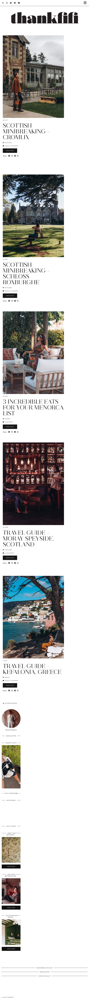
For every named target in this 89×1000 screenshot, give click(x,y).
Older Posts (10, 703)
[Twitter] (3, 3)
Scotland (8, 142)
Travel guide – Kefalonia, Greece (32, 669)
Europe (7, 419)
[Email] (19, 3)
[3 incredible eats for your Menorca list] (33, 352)
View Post (10, 150)
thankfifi (10, 997)
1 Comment (8, 422)
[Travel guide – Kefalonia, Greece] (33, 617)
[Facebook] (15, 3)
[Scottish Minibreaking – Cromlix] (33, 76)
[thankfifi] (44, 15)
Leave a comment (11, 146)
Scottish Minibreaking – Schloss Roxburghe (26, 273)
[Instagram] (7, 3)
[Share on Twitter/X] (12, 156)
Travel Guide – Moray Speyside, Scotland (28, 538)
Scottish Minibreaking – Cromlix (26, 131)
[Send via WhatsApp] (17, 156)
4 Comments (9, 553)
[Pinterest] (11, 3)
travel (7, 677)
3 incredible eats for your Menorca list (33, 407)
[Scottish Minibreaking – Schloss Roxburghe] (33, 216)
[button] (86, 3)
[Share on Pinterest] (15, 156)
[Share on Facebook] (9, 156)
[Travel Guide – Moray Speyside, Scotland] (33, 483)
